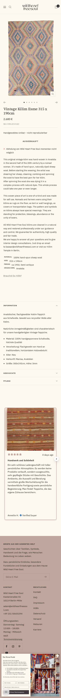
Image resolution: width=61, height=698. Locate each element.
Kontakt (37, 592)
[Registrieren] (45, 577)
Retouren (37, 624)
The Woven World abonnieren (16, 692)
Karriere (37, 629)
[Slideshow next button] (56, 459)
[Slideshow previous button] (4, 459)
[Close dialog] (57, 655)
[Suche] (10, 7)
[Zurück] (4, 102)
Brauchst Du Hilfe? (12, 275)
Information (10, 305)
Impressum (38, 602)
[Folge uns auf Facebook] (6, 646)
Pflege (6, 381)
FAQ (35, 597)
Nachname (18, 680)
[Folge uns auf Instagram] (13, 646)
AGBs (36, 608)
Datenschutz (39, 613)
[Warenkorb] (56, 7)
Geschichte (9, 373)
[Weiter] (56, 102)
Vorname (5, 680)
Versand (37, 619)
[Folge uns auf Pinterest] (19, 646)
